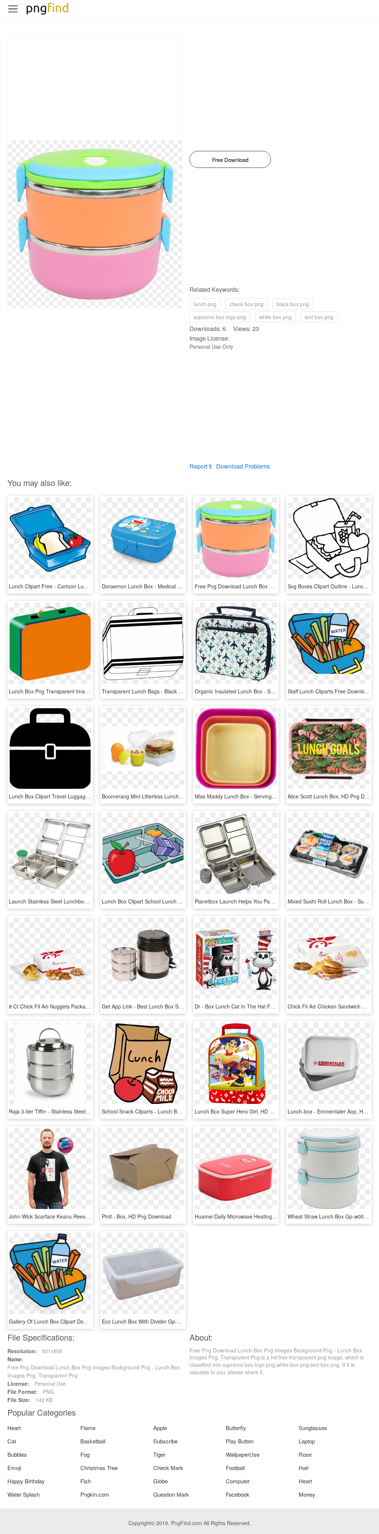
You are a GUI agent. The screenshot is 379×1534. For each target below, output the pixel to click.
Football (235, 1468)
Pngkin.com (94, 1494)
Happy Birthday (26, 1481)
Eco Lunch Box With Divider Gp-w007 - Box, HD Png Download (175, 1321)
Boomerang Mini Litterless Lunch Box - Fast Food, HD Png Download (183, 796)
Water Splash (23, 1494)
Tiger (159, 1454)
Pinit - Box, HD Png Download (136, 1216)
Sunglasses (313, 1428)
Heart (14, 1428)
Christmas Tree (99, 1468)
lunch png (205, 304)
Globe (160, 1481)
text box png (319, 317)
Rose (305, 1454)
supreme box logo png (220, 317)
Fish (85, 1481)
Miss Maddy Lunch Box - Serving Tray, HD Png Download (262, 796)
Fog (85, 1454)
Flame (87, 1428)
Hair (304, 1468)
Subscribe (165, 1441)
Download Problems (243, 466)
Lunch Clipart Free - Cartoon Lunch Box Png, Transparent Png (82, 586)
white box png (275, 317)
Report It (201, 466)
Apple (160, 1428)
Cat (11, 1441)
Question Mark (171, 1494)
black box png (292, 304)
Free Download (230, 159)
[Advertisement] (95, 88)
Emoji (14, 1468)
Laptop (307, 1441)
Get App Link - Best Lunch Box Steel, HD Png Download (167, 1006)
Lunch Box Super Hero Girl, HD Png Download (249, 1111)
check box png (246, 304)
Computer (238, 1481)
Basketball (92, 1441)
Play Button (240, 1441)
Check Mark (168, 1468)
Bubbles (17, 1454)
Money (307, 1494)
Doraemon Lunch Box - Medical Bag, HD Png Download (167, 586)
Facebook (237, 1494)
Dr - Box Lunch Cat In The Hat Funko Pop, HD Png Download (267, 1006)
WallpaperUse (242, 1454)
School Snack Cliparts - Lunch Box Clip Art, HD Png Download (174, 1111)
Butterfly (236, 1428)
